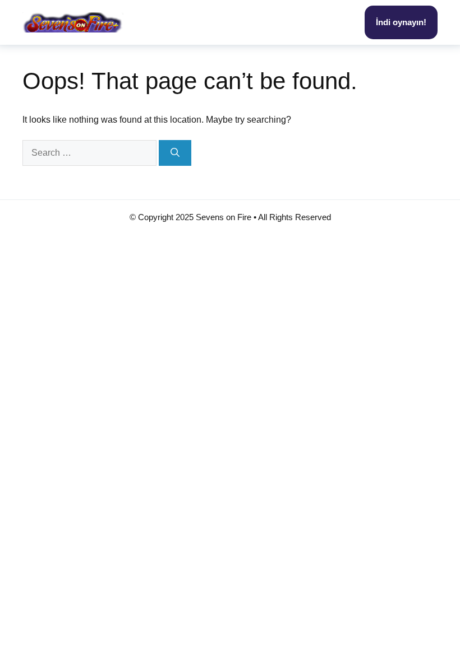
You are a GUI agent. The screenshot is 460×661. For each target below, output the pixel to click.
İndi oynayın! (401, 22)
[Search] (175, 153)
